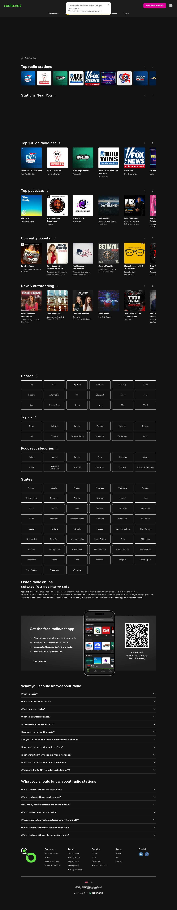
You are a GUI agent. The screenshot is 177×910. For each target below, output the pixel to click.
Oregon (31, 549)
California (122, 488)
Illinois (32, 508)
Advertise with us (52, 861)
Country (122, 385)
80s (77, 395)
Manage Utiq (73, 866)
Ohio (123, 539)
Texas (54, 560)
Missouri (31, 529)
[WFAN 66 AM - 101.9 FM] (28, 78)
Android (118, 861)
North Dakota (100, 539)
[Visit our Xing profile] (147, 854)
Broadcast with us (52, 866)
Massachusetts (77, 519)
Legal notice (73, 861)
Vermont (100, 560)
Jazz (145, 395)
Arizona (77, 488)
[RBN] (124, 78)
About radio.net (51, 853)
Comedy (54, 436)
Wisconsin (54, 570)
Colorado (145, 488)
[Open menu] (171, 5)
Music (145, 436)
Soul (31, 405)
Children (145, 426)
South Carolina (122, 549)
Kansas (100, 508)
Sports (77, 426)
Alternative (54, 395)
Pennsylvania (54, 549)
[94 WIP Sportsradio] (60, 78)
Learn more (40, 661)
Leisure (145, 457)
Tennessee (31, 560)
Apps (94, 857)
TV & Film (77, 467)
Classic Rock (54, 405)
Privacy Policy (74, 857)
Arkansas (100, 488)
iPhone (118, 853)
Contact (95, 853)
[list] (88, 78)
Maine (31, 519)
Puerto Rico (77, 549)
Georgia (100, 498)
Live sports (84, 14)
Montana (54, 529)
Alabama (31, 488)
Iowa (77, 508)
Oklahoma (145, 539)
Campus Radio (77, 436)
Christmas (122, 436)
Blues (77, 405)
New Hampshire (122, 529)
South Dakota (145, 549)
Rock (54, 385)
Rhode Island (100, 549)
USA (90, 882)
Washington (145, 560)
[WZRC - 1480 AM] (44, 78)
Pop (31, 385)
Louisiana (145, 508)
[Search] (105, 5)
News (31, 426)
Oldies (145, 385)
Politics (100, 426)
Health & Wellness (145, 467)
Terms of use (73, 853)
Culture (54, 426)
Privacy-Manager (75, 870)
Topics (126, 14)
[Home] (22, 58)
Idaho (145, 498)
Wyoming (77, 570)
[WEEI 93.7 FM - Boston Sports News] (140, 78)
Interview (100, 436)
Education (99, 467)
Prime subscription (100, 866)
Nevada (100, 529)
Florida (77, 498)
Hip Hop (77, 385)
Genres (114, 14)
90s (122, 405)
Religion (122, 426)
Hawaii (123, 498)
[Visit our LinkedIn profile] (141, 854)
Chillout (99, 385)
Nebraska (77, 529)
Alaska (54, 488)
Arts (100, 457)
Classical (100, 395)
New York (54, 539)
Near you (100, 14)
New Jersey (145, 529)
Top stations (53, 14)
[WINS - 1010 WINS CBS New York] (76, 78)
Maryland (54, 519)
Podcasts (69, 14)
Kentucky (123, 508)
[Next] (152, 65)
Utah (77, 560)
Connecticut (31, 498)
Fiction (32, 457)
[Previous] (144, 65)
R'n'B (145, 405)
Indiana (54, 508)
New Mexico (31, 539)
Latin (100, 405)
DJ (31, 436)
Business (123, 457)
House (123, 395)
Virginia (122, 560)
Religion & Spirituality (54, 467)
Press (47, 857)
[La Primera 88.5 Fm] (108, 78)
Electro (31, 395)
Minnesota (122, 519)
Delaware (54, 498)
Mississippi (145, 519)
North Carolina (77, 539)
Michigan (100, 519)
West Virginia (31, 570)
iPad (117, 857)
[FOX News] (92, 78)
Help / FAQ (96, 861)
